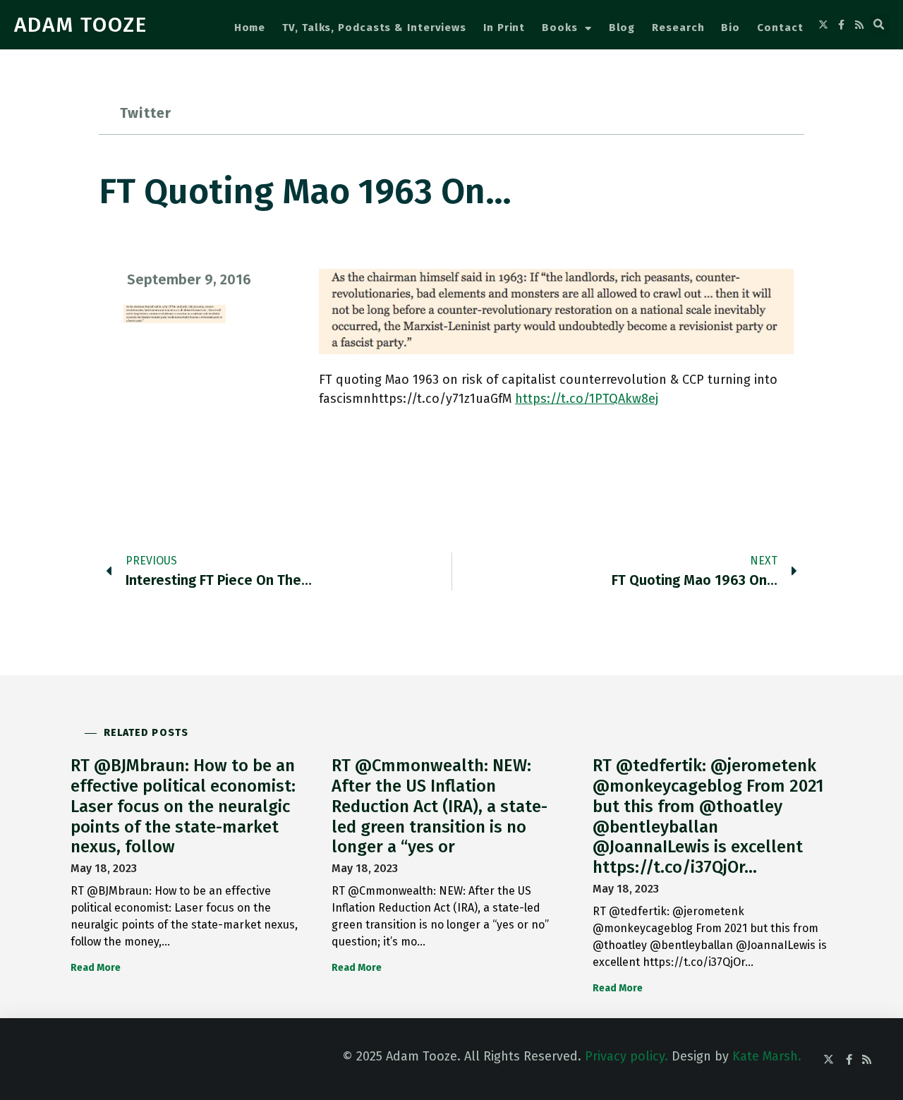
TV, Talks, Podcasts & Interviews (374, 27)
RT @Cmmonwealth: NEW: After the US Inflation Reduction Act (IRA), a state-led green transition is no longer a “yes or (439, 806)
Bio (730, 27)
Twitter (145, 112)
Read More (96, 968)
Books (560, 27)
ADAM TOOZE (80, 24)
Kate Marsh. (766, 1056)
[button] (879, 25)
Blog (622, 27)
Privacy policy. (626, 1056)
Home (250, 27)
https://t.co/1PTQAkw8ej (586, 398)
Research (678, 27)
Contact (780, 27)
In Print (504, 27)
